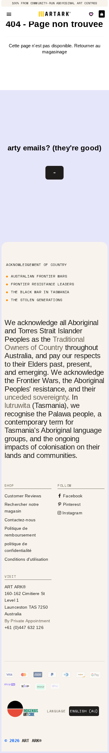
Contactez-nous (20, 519)
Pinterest (71, 504)
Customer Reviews (23, 495)
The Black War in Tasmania (40, 291)
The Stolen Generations (36, 299)
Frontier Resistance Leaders (42, 284)
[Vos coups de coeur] (91, 14)
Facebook (72, 495)
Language (56, 711)
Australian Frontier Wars (39, 276)
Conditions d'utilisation (26, 559)
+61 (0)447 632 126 (24, 627)
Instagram (71, 512)
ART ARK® (31, 740)
